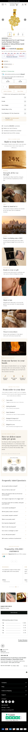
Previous (2, 20)
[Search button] (5, 4)
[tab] (22, 640)
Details (3, 101)
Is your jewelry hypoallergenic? (14, 508)
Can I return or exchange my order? (14, 531)
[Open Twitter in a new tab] (6, 702)
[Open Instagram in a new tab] (13, 702)
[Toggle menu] (3, 4)
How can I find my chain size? (14, 490)
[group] (14, 606)
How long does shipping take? (14, 523)
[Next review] (15, 561)
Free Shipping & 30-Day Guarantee (10, 113)
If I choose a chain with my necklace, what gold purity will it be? (14, 503)
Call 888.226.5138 (9, 119)
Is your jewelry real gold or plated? (14, 515)
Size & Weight (5, 105)
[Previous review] (12, 561)
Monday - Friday (6, 707)
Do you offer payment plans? (14, 534)
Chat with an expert (14, 118)
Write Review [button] (14, 612)
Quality (3, 97)
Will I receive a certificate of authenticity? (14, 538)
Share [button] (18, 665)
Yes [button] (12, 665)
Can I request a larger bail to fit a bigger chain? (14, 499)
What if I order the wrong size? (14, 527)
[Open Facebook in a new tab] (3, 702)
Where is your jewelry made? (14, 519)
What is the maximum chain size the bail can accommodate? (14, 494)
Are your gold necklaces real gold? (14, 486)
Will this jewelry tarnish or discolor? (14, 511)
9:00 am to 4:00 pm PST (8, 710)
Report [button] (14, 665)
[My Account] (23, 4)
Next (24, 20)
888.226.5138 (5, 705)
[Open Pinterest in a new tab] (9, 702)
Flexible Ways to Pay (7, 109)
